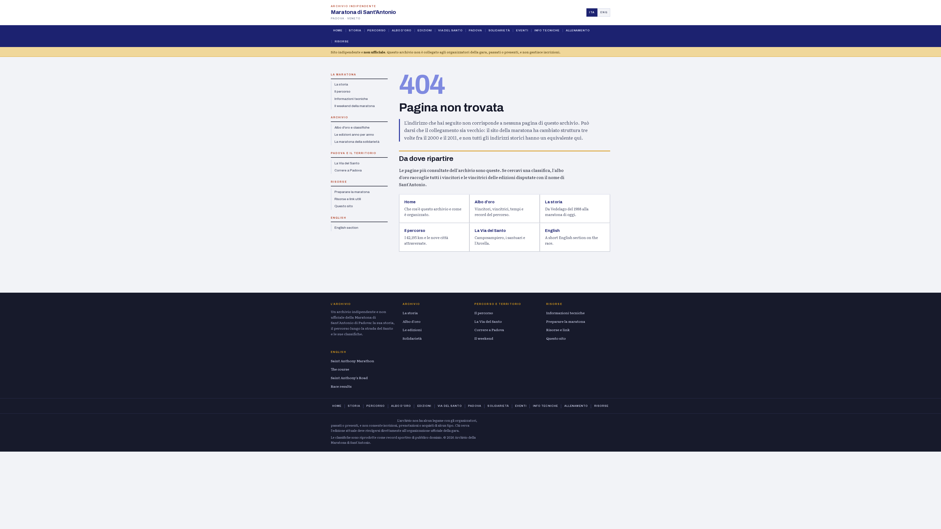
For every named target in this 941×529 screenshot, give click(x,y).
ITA (592, 12)
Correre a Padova (348, 170)
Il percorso (342, 91)
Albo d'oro (401, 30)
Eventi (522, 30)
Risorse (342, 41)
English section (346, 227)
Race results (341, 386)
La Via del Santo (346, 163)
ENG (603, 12)
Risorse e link (558, 329)
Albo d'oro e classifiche (352, 127)
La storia (341, 84)
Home (338, 30)
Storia (355, 30)
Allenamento (578, 30)
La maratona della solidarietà (356, 142)
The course (340, 369)
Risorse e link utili (347, 199)
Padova (475, 30)
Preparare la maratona (352, 192)
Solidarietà (499, 30)
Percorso (376, 30)
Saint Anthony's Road (349, 377)
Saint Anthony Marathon (352, 360)
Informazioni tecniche (351, 99)
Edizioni (425, 30)
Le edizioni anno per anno (354, 134)
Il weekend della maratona (354, 106)
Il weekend (483, 338)
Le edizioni (412, 329)
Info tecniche (547, 30)
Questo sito (343, 206)
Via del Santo (450, 30)
